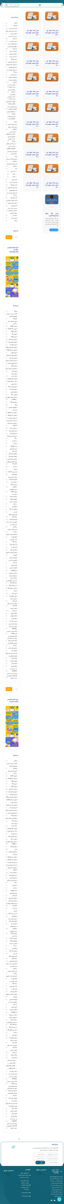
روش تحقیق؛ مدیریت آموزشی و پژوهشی (12, 108)
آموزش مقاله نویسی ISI (12, 347)
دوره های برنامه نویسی (12, 64)
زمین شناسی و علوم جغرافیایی (12, 128)
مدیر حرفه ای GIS (13, 585)
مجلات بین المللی (13, 573)
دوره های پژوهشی (13, 67)
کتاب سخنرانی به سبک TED (13, 541)
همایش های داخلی (13, 648)
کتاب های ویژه (14, 198)
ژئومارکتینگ (14, 474)
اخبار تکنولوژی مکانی (12, 363)
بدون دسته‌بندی (13, 41)
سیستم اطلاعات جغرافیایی (13, 486)
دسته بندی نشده (13, 57)
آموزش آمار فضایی (13, 339)
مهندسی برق (14, 218)
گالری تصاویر (14, 565)
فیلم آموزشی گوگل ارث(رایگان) (13, 516)
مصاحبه (15, 591)
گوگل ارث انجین (13, 568)
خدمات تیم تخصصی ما (12, 421)
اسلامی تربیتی (14, 34)
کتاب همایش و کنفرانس (12, 200)
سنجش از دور (14, 482)
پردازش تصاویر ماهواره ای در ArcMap (11, 398)
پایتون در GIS (14, 395)
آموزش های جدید (13, 358)
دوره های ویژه (14, 75)
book (15, 23)
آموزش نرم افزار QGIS (12, 350)
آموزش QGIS (14, 337)
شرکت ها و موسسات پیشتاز (13, 495)
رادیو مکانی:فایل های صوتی (13, 450)
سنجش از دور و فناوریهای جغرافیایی (11, 147)
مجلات (13, 174)
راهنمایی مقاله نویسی (12, 459)
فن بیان (15, 512)
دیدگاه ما (15, 443)
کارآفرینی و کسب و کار (12, 522)
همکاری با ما (14, 651)
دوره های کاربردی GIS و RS (12, 437)
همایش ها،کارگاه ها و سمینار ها (12, 644)
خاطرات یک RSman (12, 415)
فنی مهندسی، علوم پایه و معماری (12, 165)
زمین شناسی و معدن (10, 144)
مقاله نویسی (14, 618)
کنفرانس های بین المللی (11, 552)
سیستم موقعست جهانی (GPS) (13, 490)
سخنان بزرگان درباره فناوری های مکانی (12, 478)
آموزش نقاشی (14, 353)
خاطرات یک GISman (12, 413)
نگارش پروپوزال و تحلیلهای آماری (11, 118)
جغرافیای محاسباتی (13, 407)
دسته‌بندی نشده (13, 428)
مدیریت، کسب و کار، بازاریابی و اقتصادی (12, 209)
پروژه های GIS (14, 402)
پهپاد (16, 405)
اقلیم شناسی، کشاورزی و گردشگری (10, 133)
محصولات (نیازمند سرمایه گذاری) (13, 577)
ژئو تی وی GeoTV (13, 472)
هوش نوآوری (14, 666)
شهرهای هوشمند (13, 499)
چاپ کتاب (15, 410)
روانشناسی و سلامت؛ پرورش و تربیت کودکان (11, 97)
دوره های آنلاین (13, 433)
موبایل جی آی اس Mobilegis (13, 628)
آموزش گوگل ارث (13, 345)
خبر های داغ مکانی (13, 418)
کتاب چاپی (13, 171)
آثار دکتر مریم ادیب (13, 28)
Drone (15, 26)
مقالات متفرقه (14, 613)
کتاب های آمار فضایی (12, 188)
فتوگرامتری (14, 506)
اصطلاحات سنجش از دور (11, 368)
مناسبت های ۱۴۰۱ (13, 621)
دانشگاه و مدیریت (13, 51)
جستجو (9, 237)
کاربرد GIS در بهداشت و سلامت (12, 531)
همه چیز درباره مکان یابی (11, 653)
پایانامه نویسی (14, 392)
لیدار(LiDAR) (14, 570)
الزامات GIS (14, 371)
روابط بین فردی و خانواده (11, 91)
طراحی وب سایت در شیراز (13, 503)
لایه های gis (14, 206)
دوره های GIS (14, 59)
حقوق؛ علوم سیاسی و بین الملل (12, 48)
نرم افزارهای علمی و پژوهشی (11, 113)
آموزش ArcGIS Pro (12, 329)
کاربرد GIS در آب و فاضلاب (13, 526)
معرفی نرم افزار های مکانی (13, 600)
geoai (15, 311)
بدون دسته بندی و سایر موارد (13, 37)
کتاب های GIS (14, 185)
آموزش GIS (14, 334)
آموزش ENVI (14, 331)
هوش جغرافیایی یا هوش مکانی (13, 657)
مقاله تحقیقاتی (13, 616)
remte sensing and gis (13, 318)
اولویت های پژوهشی (12, 379)
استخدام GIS (14, 366)
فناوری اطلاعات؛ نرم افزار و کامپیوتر (11, 160)
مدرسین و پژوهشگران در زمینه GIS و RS (11, 582)
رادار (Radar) (14, 446)
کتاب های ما (14, 547)
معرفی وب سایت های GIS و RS (12, 605)
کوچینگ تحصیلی (13, 558)
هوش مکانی (14, 663)
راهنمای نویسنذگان (13, 456)
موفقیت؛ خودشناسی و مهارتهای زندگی (10, 103)
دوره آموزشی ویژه (13, 431)
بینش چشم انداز (13, 389)
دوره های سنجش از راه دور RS (12, 71)
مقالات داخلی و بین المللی (13, 609)
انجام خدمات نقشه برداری (14, 375)
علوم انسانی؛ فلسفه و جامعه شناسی (12, 153)
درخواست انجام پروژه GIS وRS (12, 424)
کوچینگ (15, 555)
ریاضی (15, 122)
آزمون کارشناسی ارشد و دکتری (12, 322)
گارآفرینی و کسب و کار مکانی (12, 561)
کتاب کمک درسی (13, 182)
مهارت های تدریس (13, 624)
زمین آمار (15, 466)
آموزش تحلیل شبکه (12, 342)
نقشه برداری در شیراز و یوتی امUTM (12, 632)
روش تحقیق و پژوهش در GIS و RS (11, 463)
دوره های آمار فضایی (12, 62)
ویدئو (15, 221)
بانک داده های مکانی (12, 381)
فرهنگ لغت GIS (13, 509)
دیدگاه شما (14, 441)
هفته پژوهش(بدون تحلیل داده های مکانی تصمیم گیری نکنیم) (12, 638)
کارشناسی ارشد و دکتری (12, 534)
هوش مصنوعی (13, 661)
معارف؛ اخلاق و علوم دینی (13, 214)
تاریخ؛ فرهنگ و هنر (12, 44)
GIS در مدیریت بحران (12, 314)
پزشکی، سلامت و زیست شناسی (11, 86)
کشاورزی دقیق (13, 550)
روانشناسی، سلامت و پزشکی (12, 81)
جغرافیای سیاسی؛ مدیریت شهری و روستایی (11, 139)
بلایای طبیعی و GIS (12, 387)
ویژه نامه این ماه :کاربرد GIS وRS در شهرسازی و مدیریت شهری (12, 676)
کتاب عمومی (14, 180)
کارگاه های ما (14, 537)
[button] (40, 5)
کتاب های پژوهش (13, 190)
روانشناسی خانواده (13, 77)
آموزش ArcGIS (13, 326)
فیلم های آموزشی (13, 519)
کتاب (16, 169)
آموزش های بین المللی (12, 355)
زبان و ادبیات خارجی (12, 124)
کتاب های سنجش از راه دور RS (12, 194)
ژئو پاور (15, 469)
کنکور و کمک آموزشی (12, 203)
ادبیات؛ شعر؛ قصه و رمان (11, 31)
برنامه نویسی (14, 384)
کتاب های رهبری (13, 544)
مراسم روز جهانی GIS (12, 588)
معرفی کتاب (14, 593)
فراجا (16, 156)
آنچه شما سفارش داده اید (11, 361)
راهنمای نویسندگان (13, 454)
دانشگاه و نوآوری (13, 54)
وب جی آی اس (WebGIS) (13, 670)
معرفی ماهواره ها (13, 596)
